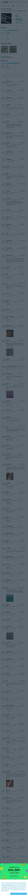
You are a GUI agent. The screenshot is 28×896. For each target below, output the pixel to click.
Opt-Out (18, 893)
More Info (24, 893)
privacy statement (7, 885)
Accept (12, 893)
